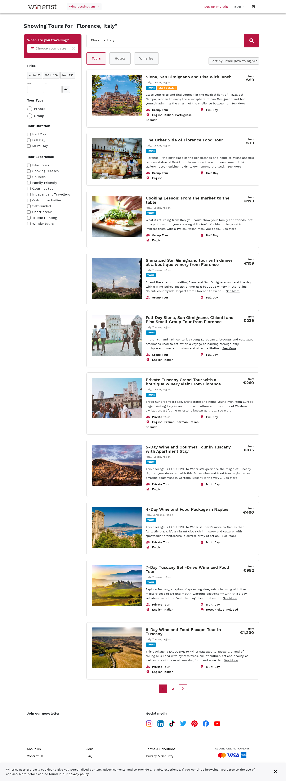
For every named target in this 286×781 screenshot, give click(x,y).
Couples (38, 177)
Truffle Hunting (44, 218)
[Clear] (73, 48)
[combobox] (160, 40)
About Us (34, 749)
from (30, 83)
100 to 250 (51, 75)
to (46, 83)
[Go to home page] (43, 6)
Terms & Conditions (160, 749)
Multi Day (40, 146)
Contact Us (35, 756)
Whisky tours (43, 224)
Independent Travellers (51, 194)
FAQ (89, 756)
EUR (238, 7)
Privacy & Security (159, 756)
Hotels (120, 58)
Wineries (146, 58)
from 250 (67, 75)
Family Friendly (44, 183)
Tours (96, 58)
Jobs (90, 749)
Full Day (38, 140)
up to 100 (34, 75)
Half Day (39, 134)
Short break (42, 212)
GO (66, 89)
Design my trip (216, 7)
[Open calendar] (32, 48)
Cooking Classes (45, 171)
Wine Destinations (83, 6)
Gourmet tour (43, 188)
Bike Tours (40, 165)
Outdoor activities (47, 200)
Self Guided (41, 206)
